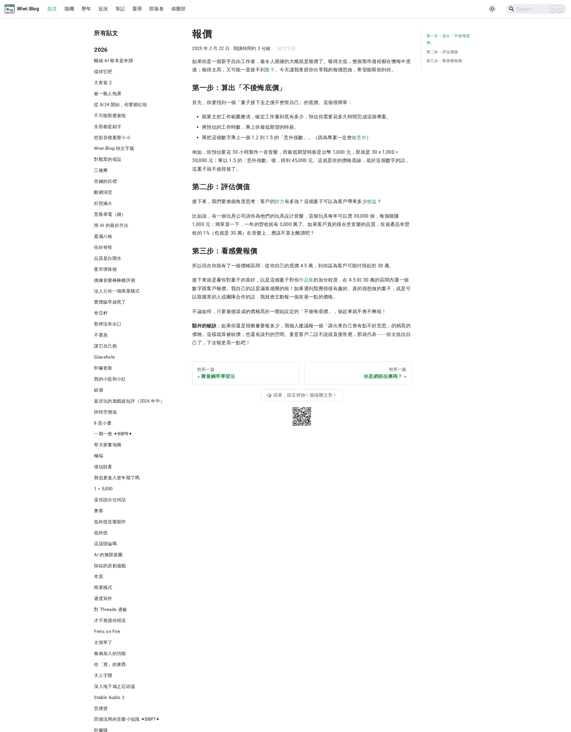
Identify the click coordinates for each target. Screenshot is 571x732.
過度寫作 (103, 598)
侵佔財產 (103, 466)
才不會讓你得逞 (110, 620)
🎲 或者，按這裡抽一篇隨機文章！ (301, 395)
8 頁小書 (103, 423)
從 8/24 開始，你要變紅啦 (120, 104)
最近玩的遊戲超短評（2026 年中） (129, 401)
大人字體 (103, 675)
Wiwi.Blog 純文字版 (114, 148)
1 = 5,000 (103, 488)
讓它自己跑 (105, 346)
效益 (372, 201)
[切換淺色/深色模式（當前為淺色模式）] (492, 9)
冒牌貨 (101, 708)
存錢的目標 (105, 181)
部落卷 (156, 9)
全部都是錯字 (107, 126)
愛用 (137, 9)
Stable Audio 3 (109, 697)
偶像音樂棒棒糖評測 (114, 280)
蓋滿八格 (103, 236)
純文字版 (286, 48)
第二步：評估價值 (442, 52)
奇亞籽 (101, 313)
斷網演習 (103, 192)
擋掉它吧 (103, 71)
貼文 (52, 9)
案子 (270, 70)
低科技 (101, 532)
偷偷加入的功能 (110, 653)
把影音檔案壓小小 (112, 137)
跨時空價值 (105, 412)
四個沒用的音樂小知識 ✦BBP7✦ (127, 719)
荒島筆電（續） (110, 214)
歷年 (86, 9)
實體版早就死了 (110, 302)
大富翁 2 (103, 82)
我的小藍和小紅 (110, 379)
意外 (361, 137)
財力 (280, 201)
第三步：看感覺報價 (444, 61)
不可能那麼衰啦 (110, 115)
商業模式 (103, 587)
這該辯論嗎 (105, 543)
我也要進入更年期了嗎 (116, 477)
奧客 (98, 510)
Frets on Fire (107, 631)
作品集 (306, 280)
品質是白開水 (107, 258)
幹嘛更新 (103, 368)
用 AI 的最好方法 (111, 225)
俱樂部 (178, 9)
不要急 (101, 335)
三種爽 (101, 170)
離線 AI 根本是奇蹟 (113, 60)
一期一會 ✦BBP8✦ (113, 433)
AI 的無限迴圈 (108, 554)
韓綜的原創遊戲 (110, 565)
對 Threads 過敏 (110, 609)
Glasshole (104, 357)
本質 (98, 576)
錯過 (98, 390)
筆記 (120, 9)
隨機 (69, 9)
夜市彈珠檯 (105, 269)
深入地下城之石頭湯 (114, 686)
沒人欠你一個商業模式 (116, 291)
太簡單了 (103, 642)
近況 (103, 9)
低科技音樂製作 (110, 521)
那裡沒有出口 (107, 324)
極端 (98, 455)
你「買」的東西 (110, 664)
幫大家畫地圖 (107, 444)
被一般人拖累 (107, 93)
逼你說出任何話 (110, 499)
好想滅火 (103, 203)
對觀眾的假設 (107, 159)
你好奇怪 (103, 247)
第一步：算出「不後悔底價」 (448, 39)
